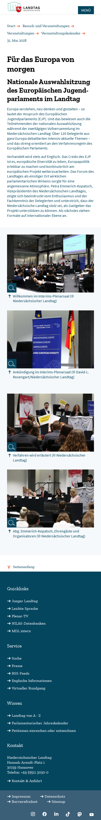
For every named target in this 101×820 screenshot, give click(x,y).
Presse (17, 665)
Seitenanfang (24, 567)
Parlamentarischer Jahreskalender (40, 723)
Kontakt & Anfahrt (27, 781)
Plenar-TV (20, 616)
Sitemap (58, 801)
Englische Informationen (32, 680)
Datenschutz (55, 796)
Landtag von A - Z (26, 715)
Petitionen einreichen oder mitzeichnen (44, 730)
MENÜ (86, 10)
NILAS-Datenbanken (29, 623)
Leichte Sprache (25, 608)
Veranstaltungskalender (61, 33)
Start (11, 26)
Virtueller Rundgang (28, 688)
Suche (17, 658)
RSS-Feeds (20, 673)
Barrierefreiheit (25, 801)
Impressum (21, 796)
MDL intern (21, 631)
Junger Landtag (25, 601)
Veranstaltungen (20, 33)
